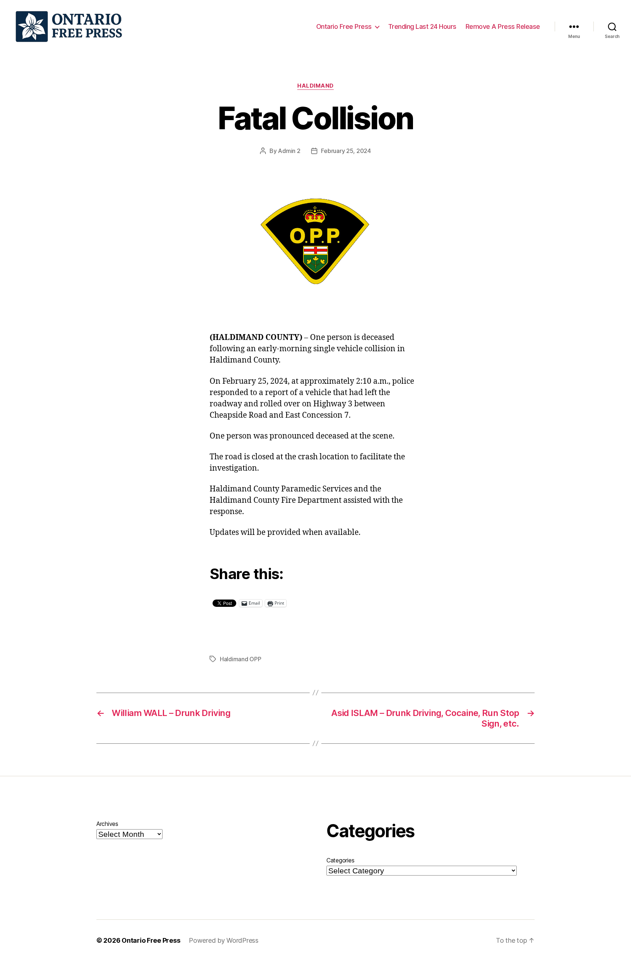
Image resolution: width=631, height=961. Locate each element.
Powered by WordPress (224, 940)
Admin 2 (289, 150)
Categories (340, 860)
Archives (107, 823)
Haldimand (315, 86)
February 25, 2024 (346, 150)
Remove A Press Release (503, 26)
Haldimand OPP (240, 659)
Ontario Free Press (344, 26)
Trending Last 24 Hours (422, 26)
